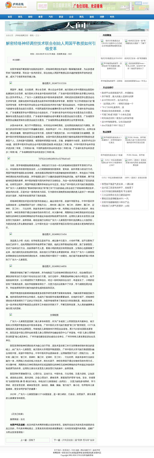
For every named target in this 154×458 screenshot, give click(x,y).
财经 (30, 17)
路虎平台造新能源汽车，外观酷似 (117, 93)
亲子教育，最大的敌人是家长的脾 (117, 96)
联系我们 (66, 450)
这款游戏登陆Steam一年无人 (136, 81)
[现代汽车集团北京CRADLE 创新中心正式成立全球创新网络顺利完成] (111, 43)
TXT (89, 450)
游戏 (92, 17)
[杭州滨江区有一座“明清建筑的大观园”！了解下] (135, 42)
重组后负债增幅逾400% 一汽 (115, 198)
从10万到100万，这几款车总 (115, 100)
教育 (40, 17)
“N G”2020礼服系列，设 (113, 107)
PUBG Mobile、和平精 (136, 155)
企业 (71, 17)
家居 (61, 17)
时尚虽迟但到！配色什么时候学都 (117, 118)
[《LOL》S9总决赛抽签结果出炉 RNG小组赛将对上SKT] (111, 162)
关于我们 (57, 450)
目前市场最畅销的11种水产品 (115, 202)
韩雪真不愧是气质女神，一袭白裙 (117, 184)
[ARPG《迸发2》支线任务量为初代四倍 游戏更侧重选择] (135, 162)
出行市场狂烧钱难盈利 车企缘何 (117, 191)
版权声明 (96, 450)
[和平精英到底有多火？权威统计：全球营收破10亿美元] (111, 140)
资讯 (20, 17)
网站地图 (84, 450)
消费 (102, 17)
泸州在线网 (81, 455)
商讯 (81, 17)
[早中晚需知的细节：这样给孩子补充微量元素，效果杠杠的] (111, 66)
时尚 (112, 17)
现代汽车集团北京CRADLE (111, 58)
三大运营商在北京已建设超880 (116, 195)
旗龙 (23, 419)
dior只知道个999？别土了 (113, 125)
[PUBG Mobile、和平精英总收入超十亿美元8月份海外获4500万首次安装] (135, 140)
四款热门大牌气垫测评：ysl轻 (115, 206)
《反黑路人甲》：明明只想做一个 (117, 104)
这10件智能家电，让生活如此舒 (116, 122)
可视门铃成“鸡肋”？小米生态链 (116, 114)
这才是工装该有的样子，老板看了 (117, 188)
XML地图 (75, 450)
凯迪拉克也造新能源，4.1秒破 (116, 111)
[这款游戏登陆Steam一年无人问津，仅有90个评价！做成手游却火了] (135, 66)
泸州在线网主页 (21, 35)
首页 (10, 17)
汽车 (51, 17)
